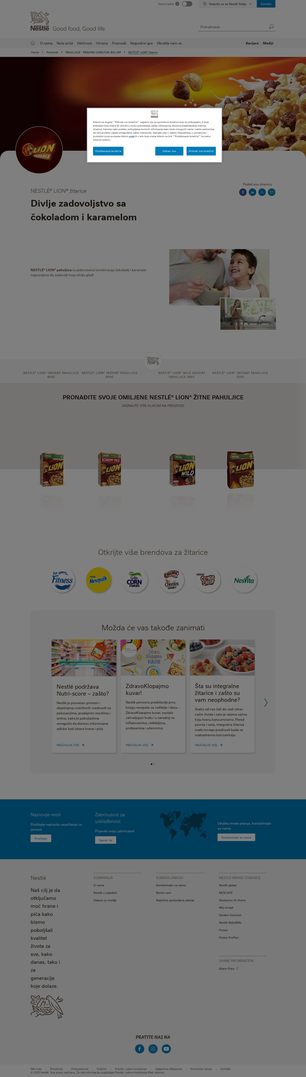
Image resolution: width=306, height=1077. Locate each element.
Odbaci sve (169, 151)
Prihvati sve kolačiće (201, 151)
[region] (154, 135)
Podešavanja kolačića (108, 151)
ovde (131, 136)
